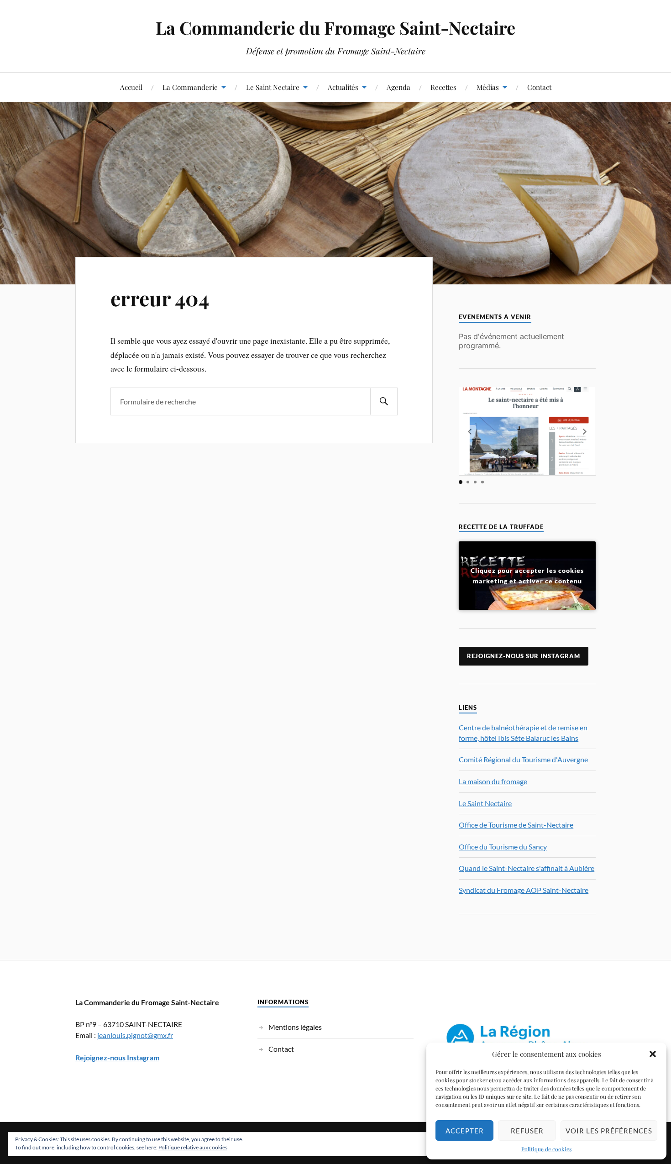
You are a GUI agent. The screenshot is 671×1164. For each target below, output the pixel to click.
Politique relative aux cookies (192, 1147)
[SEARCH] (384, 401)
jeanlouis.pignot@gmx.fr (135, 1035)
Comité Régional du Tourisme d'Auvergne (523, 759)
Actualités (343, 87)
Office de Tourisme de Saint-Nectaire (516, 824)
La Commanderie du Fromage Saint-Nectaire (335, 27)
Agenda (398, 87)
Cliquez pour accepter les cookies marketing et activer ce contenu (527, 575)
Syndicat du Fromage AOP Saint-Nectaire (523, 890)
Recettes (443, 87)
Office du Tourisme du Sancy (503, 846)
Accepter (465, 1131)
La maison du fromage (493, 781)
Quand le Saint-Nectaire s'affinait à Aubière (526, 868)
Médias (488, 87)
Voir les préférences (609, 1131)
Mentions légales (295, 1026)
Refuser (527, 1131)
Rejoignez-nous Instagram (117, 1057)
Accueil (131, 87)
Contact (539, 87)
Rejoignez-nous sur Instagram (523, 656)
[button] (652, 1054)
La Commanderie (190, 87)
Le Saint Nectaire (272, 87)
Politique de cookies (546, 1149)
